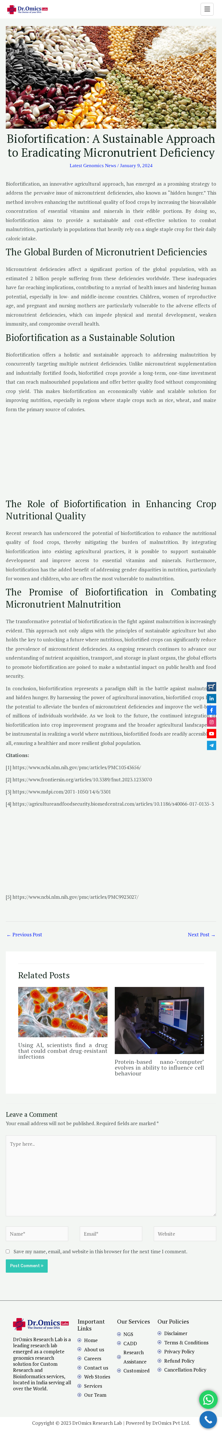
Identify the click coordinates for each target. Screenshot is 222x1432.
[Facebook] (211, 710)
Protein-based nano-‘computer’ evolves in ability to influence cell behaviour (159, 1067)
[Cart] (211, 686)
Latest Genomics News (93, 165)
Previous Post (24, 934)
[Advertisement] (111, 457)
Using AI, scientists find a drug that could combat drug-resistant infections (63, 1050)
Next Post (202, 934)
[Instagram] (211, 721)
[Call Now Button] (208, 1420)
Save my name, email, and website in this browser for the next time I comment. (100, 1251)
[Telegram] (211, 745)
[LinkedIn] (211, 698)
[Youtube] (211, 733)
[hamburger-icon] (207, 9)
